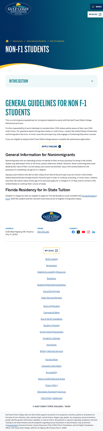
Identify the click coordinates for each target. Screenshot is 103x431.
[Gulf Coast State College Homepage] (15, 8)
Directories (51, 345)
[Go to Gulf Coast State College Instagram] (88, 232)
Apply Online (49, 146)
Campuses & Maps (51, 312)
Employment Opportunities (51, 332)
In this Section (18, 81)
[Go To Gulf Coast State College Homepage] (51, 217)
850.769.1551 (43, 232)
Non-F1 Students (57, 41)
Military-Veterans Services (51, 351)
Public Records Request (51, 298)
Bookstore (51, 278)
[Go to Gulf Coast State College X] (78, 232)
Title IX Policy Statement (51, 398)
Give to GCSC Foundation (51, 319)
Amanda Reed (12, 425)
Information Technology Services (51, 392)
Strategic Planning (51, 325)
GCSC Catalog (51, 259)
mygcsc (93, 14)
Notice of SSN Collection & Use (51, 379)
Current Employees (51, 291)
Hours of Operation (51, 306)
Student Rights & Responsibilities (51, 285)
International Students (36, 41)
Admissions (18, 41)
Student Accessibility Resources (51, 272)
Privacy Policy (51, 385)
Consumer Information (51, 366)
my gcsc (49, 251)
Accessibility (51, 372)
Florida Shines (51, 359)
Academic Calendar (51, 338)
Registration (51, 265)
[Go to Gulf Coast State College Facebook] (73, 232)
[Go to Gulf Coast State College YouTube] (83, 232)
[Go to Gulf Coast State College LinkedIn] (93, 232)
